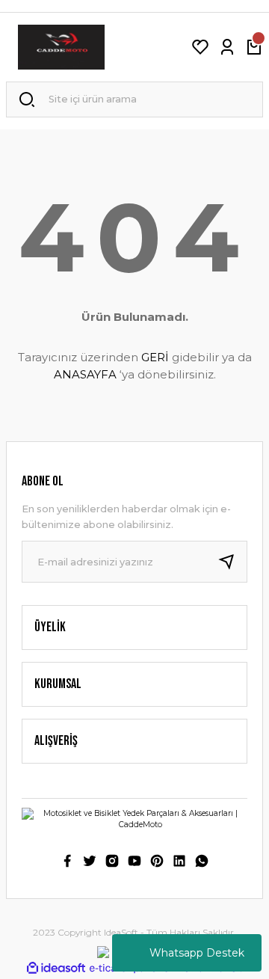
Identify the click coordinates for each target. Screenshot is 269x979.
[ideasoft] (56, 968)
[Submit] (232, 562)
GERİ (155, 357)
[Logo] (61, 47)
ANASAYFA (85, 374)
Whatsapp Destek (196, 953)
